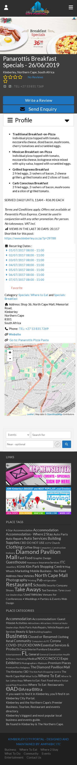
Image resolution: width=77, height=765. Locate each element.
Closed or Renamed (42, 637)
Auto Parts (61, 534)
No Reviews (35, 77)
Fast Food (25, 558)
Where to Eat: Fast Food (38, 680)
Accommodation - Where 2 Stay (29, 534)
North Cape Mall (51, 575)
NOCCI (43, 658)
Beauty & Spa (24, 631)
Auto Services (35, 538)
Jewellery (11, 567)
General (34, 654)
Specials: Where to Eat (33, 295)
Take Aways (27, 589)
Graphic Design (42, 558)
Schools (39, 585)
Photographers (29, 663)
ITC (62, 562)
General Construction (51, 654)
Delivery (10, 552)
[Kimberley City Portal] (37, 13)
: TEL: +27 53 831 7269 (28, 86)
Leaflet (30, 414)
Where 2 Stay (49, 749)
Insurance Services (49, 562)
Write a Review (38, 100)
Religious (25, 667)
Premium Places (59, 663)
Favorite (16, 288)
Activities (21, 623)
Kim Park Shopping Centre (45, 566)
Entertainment (13, 654)
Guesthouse (16, 562)
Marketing (22, 571)
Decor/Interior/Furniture (33, 649)
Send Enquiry (43, 109)
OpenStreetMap (54, 414)
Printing (32, 580)
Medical (32, 658)
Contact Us (34, 757)
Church (56, 542)
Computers (46, 547)
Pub (39, 580)
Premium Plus (13, 667)
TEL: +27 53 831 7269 (34, 328)
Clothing (14, 547)
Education (54, 649)
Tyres (61, 590)
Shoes (10, 590)
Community (22, 641)
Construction (59, 547)
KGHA (21, 566)
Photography (16, 580)
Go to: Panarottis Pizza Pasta (29, 340)
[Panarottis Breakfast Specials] (40, 376)
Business (16, 635)
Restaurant (19, 584)
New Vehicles (25, 576)
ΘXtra (37, 689)
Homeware (32, 562)
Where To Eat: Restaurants (46, 684)
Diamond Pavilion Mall (33, 554)
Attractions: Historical (51, 623)
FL (25, 653)
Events (46, 753)
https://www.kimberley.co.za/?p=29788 (30, 238)
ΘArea (24, 689)
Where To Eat (49, 676)
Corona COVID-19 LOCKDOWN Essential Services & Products (37, 645)
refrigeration (49, 580)
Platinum (42, 663)
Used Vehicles (32, 594)
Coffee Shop (31, 547)
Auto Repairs (14, 538)
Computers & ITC (40, 641)
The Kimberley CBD (17, 671)
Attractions (34, 623)
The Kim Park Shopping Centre (45, 672)
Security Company (57, 585)
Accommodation (45, 530)
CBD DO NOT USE (32, 542)
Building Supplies (43, 632)
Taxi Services (49, 590)
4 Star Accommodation (19, 530)
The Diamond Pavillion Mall (50, 667)
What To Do (31, 676)
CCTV (48, 542)
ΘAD (12, 689)
